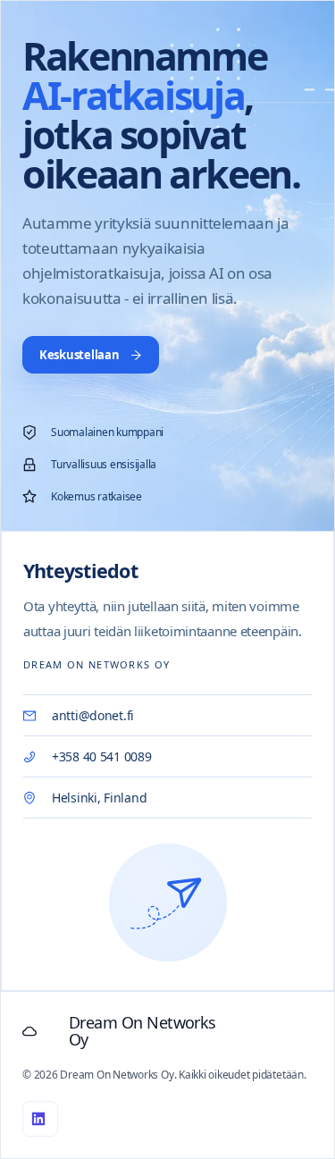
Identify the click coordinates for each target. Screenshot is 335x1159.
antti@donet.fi (93, 715)
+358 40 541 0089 (102, 756)
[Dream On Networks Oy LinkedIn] (40, 1119)
